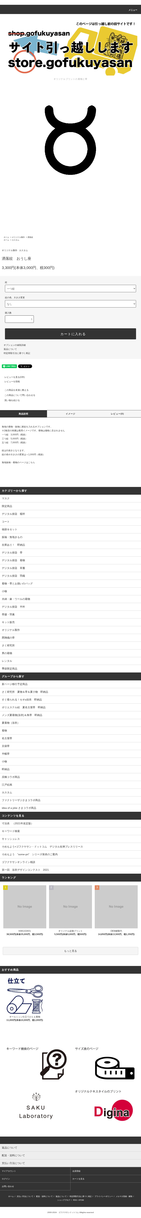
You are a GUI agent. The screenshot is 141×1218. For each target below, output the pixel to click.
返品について (10, 349)
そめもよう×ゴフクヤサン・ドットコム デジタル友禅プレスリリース (42, 846)
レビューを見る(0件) (14, 377)
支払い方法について (25, 1196)
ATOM (81, 1200)
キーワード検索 (11, 831)
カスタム (15, 240)
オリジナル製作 (18, 237)
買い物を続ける (12, 400)
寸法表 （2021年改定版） (17, 823)
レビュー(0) (117, 414)
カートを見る (78, 1179)
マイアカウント (9, 1171)
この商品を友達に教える (16, 390)
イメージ (70, 414)
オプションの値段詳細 (15, 345)
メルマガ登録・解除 (124, 1196)
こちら (31, 462)
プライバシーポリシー (104, 1196)
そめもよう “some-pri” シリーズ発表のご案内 (30, 854)
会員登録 (76, 1171)
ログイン (6, 1179)
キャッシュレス (11, 838)
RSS (75, 1200)
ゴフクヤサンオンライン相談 (18, 862)
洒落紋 (30, 237)
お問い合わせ (8, 1186)
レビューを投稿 (12, 381)
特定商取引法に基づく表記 (17, 353)
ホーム (6, 237)
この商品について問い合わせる (19, 395)
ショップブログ (63, 1200)
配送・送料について (44, 1196)
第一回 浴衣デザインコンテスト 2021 (25, 869)
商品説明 (23, 414)
